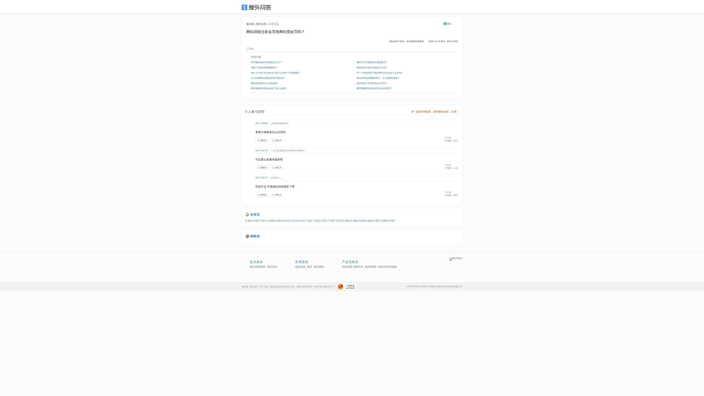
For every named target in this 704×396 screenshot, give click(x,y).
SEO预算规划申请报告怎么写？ (266, 62)
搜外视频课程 (257, 266)
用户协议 (264, 286)
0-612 (301, 220)
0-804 (279, 220)
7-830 (316, 220)
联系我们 (254, 286)
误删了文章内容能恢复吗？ (264, 67)
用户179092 (261, 123)
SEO (257, 7)
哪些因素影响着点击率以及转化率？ (374, 88)
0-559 (354, 220)
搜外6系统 (371, 266)
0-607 (256, 220)
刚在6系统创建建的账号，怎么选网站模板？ (378, 77)
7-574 (339, 220)
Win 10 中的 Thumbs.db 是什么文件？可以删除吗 (275, 72)
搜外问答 (261, 24)
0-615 (286, 220)
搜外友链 (300, 266)
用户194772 (261, 150)
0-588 (384, 220)
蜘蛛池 (255, 236)
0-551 (377, 220)
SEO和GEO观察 (387, 266)
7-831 (309, 220)
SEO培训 (272, 266)
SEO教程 (319, 266)
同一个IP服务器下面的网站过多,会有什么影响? (379, 72)
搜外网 (250, 24)
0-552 (369, 220)
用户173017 (261, 177)
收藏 (291, 140)
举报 (252, 48)
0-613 (294, 220)
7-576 (324, 220)
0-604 (249, 220)
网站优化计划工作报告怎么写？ (372, 67)
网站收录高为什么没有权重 (264, 83)
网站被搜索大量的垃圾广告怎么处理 (268, 88)
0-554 (362, 220)
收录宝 (255, 214)
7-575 (332, 220)
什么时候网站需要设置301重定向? (268, 77)
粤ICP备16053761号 (324, 286)
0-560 (347, 220)
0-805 (271, 220)
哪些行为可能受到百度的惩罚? (372, 62)
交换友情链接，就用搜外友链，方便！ (437, 111)
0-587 (391, 220)
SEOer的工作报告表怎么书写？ (372, 83)
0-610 (264, 220)
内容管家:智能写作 (352, 266)
